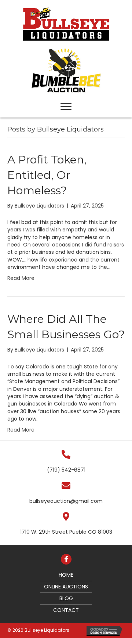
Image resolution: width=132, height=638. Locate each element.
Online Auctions (66, 586)
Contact (66, 610)
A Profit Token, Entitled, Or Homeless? (47, 175)
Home (66, 574)
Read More (20, 278)
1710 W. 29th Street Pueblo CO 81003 (66, 532)
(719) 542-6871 (66, 469)
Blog (66, 598)
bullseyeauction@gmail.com (66, 501)
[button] (66, 106)
